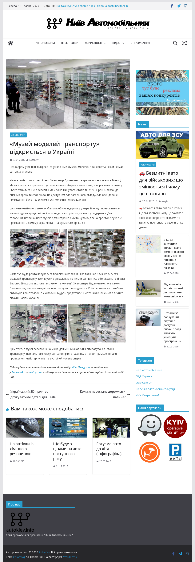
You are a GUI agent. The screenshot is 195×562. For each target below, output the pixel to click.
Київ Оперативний (147, 395)
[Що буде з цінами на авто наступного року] (68, 420)
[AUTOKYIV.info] (20, 514)
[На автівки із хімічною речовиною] (24, 420)
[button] (104, 43)
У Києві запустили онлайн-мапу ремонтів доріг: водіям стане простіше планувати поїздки (174, 254)
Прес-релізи (69, 43)
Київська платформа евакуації (155, 389)
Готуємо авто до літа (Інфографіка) (108, 448)
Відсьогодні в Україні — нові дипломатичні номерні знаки (173, 290)
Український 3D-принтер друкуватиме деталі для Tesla (33, 394)
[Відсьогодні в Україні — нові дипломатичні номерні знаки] (148, 293)
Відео (116, 43)
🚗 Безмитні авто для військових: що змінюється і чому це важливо (161, 183)
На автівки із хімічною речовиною (22, 448)
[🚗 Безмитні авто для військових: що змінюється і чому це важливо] (162, 145)
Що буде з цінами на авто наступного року (67, 451)
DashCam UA (144, 382)
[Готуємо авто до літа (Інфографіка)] (111, 420)
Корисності (93, 43)
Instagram (35, 372)
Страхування (140, 43)
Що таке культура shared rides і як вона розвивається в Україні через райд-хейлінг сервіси (91, 7)
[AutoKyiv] (10, 43)
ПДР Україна (144, 376)
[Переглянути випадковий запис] (184, 43)
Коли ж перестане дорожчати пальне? (102, 394)
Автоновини (45, 43)
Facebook (17, 372)
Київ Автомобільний (149, 370)
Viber (74, 367)
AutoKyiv (33, 159)
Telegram (84, 367)
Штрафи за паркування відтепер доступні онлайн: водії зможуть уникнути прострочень (172, 327)
